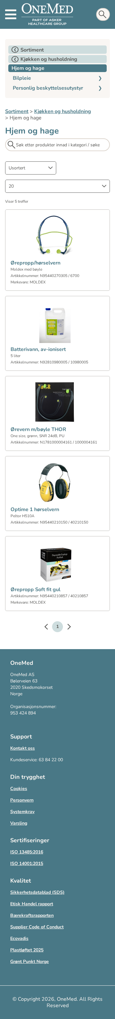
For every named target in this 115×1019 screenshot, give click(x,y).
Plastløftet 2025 (26, 950)
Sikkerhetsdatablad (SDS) (37, 892)
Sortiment (16, 111)
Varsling (18, 823)
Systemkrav (22, 812)
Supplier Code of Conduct (37, 927)
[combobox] (30, 168)
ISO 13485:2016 (26, 852)
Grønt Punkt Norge (29, 961)
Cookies (18, 789)
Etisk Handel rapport (31, 904)
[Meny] (10, 14)
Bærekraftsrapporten (32, 915)
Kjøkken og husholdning (62, 111)
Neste (66, 627)
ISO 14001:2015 (26, 863)
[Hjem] (47, 14)
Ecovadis (19, 938)
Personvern (22, 800)
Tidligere (49, 627)
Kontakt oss (22, 748)
